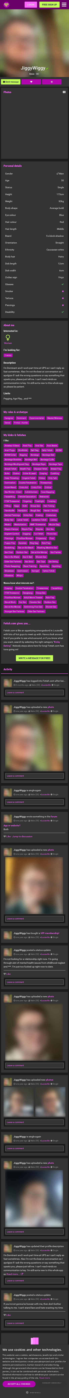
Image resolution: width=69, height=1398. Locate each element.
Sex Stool (29, 561)
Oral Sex (50, 529)
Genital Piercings (12, 515)
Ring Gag (34, 543)
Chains (16, 473)
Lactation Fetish (39, 520)
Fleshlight (39, 501)
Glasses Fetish (40, 469)
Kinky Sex (28, 515)
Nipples (39, 529)
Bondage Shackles (13, 459)
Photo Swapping (12, 566)
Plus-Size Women (24, 538)
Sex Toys (41, 561)
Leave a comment (15, 692)
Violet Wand (10, 487)
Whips (19, 575)
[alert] (34, 1371)
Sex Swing (53, 561)
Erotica (48, 487)
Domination (10, 483)
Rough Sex (35, 510)
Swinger (35, 571)
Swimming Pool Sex (33, 607)
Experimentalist (37, 418)
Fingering (27, 501)
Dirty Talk (52, 478)
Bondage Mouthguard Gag (17, 464)
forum (54, 816)
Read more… (13, 1274)
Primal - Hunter (21, 423)
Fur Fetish (38, 534)
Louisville (46, 685)
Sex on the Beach (25, 548)
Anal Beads (52, 445)
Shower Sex (41, 557)
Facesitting (10, 496)
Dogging (26, 534)
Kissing (39, 515)
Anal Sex (39, 445)
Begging (23, 455)
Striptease (9, 571)
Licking (53, 520)
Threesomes (45, 483)
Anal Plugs (10, 450)
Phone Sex (51, 534)
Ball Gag (35, 450)
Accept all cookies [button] (19, 1384)
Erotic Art (23, 487)
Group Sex (35, 506)
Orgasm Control (12, 534)
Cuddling (55, 473)
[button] (34, 1392)
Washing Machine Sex (47, 548)
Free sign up (49, 4)
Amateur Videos (12, 445)
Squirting (56, 566)
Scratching (9, 548)
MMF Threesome (37, 524)
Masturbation (20, 524)
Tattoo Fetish (49, 571)
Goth (25, 506)
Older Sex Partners (13, 561)
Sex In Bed (27, 557)
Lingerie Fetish (28, 478)
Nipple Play (27, 529)
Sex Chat (9, 552)
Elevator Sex (35, 602)
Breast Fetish (10, 469)
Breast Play (56, 469)
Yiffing (8, 506)
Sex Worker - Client (13, 492)
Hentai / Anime (50, 510)
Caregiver (9, 418)
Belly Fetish (47, 450)
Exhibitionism (31, 492)
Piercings (9, 538)
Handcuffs (9, 510)
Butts (7, 473)
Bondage (35, 455)
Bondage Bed (48, 455)
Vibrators (9, 575)
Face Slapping (47, 492)
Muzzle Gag (54, 524)
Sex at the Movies (39, 552)
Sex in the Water (12, 557)
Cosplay (43, 473)
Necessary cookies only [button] (51, 1383)
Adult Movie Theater (33, 597)
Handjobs (22, 510)
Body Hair (9, 520)
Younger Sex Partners (14, 611)
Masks (8, 524)
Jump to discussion (22, 836)
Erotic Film (36, 487)
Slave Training (29, 566)
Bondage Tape (55, 464)
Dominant (21, 418)
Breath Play (25, 469)
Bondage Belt (31, 459)
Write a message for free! (34, 658)
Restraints (44, 496)
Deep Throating (12, 478)
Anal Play (27, 445)
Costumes (51, 515)
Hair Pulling (49, 506)
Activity (8, 669)
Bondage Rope (38, 464)
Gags (16, 506)
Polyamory (41, 538)
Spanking (44, 566)
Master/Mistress (54, 418)
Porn (52, 538)
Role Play (46, 543)
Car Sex (22, 602)
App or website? (12, 825)
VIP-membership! (50, 933)
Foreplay (52, 501)
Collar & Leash (29, 473)
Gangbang (27, 593)
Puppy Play (10, 543)
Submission (22, 571)
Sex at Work (10, 602)
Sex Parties (56, 552)
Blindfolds (22, 450)
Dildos (42, 478)
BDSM (58, 450)
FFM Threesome (12, 501)
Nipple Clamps (11, 529)
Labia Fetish (22, 520)
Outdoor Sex (21, 552)
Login (30, 4)
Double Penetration (28, 483)
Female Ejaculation (27, 496)
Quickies (22, 543)
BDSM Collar (10, 455)
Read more (44, 1377)
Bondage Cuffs (47, 459)
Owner (7, 423)
